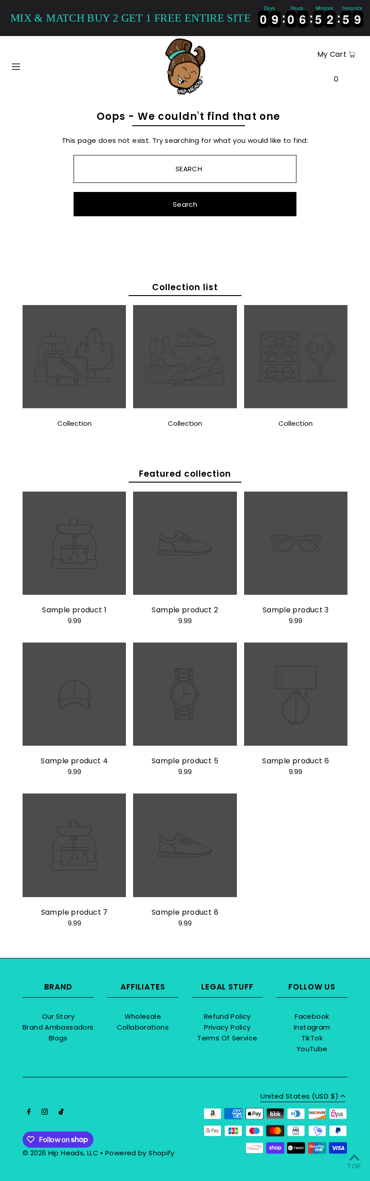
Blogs (58, 1038)
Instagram (312, 1027)
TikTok (312, 1038)
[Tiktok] (61, 1112)
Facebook (312, 1016)
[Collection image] (74, 406)
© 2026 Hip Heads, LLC (60, 1153)
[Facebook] (29, 1112)
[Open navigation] (34, 66)
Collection (74, 423)
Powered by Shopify (140, 1153)
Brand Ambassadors (58, 1027)
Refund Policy (227, 1016)
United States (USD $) (299, 1097)
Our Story (58, 1016)
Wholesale (143, 1016)
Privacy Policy (227, 1027)
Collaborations (143, 1027)
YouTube (312, 1048)
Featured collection (185, 474)
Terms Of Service (227, 1038)
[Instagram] (45, 1112)
